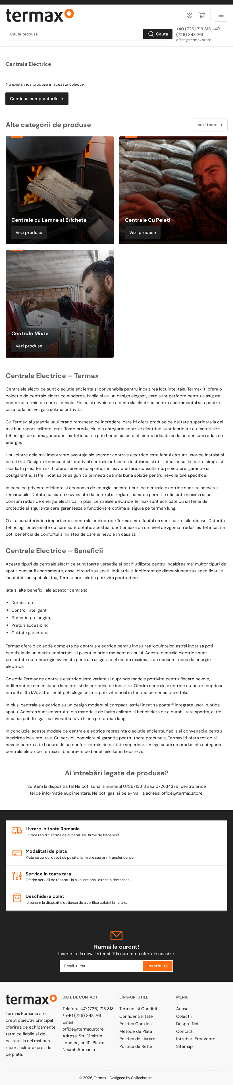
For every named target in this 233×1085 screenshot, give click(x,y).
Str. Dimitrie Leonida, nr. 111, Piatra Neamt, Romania (83, 1042)
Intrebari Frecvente (195, 1039)
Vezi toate (207, 125)
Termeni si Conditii (138, 1009)
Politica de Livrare (137, 1039)
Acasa (182, 1009)
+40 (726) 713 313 (96, 1009)
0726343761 (167, 786)
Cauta (162, 34)
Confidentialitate (136, 1016)
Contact (184, 1031)
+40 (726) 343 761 (83, 1015)
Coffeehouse (142, 1077)
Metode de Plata (135, 1031)
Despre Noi (187, 1024)
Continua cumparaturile (34, 99)
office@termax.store (193, 39)
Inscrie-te (157, 966)
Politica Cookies (135, 1024)
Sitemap (184, 1046)
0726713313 (134, 786)
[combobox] (89, 34)
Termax (100, 1077)
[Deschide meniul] (221, 15)
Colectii (184, 1016)
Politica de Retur (136, 1046)
